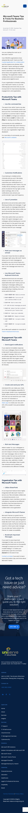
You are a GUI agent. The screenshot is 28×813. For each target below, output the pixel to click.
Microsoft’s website (10, 137)
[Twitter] (9, 694)
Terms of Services (8, 794)
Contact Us (4, 683)
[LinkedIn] (3, 694)
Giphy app (5, 403)
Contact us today (7, 556)
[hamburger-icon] (25, 6)
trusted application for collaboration (13, 62)
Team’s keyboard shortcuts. (10, 331)
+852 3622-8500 (6, 687)
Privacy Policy (19, 794)
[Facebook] (6, 694)
